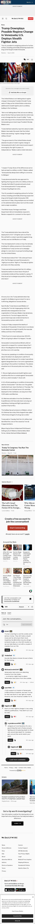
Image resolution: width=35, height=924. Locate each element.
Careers (20, 845)
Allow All (17, 920)
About (3, 856)
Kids (3, 853)
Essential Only (17, 916)
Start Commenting (17, 528)
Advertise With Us (7, 859)
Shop (3, 851)
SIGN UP (30, 18)
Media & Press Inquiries (25, 859)
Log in (27, 534)
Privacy (4, 871)
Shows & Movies (6, 848)
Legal (19, 856)
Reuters (3, 53)
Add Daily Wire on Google (18, 92)
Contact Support (23, 848)
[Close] (33, 897)
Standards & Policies (24, 865)
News (3, 845)
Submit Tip (17, 823)
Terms (3, 868)
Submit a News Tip (23, 868)
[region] (17, 909)
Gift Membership (23, 851)
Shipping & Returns (23, 862)
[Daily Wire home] (17, 19)
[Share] (32, 59)
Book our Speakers (7, 865)
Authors (4, 862)
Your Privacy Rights (23, 854)
